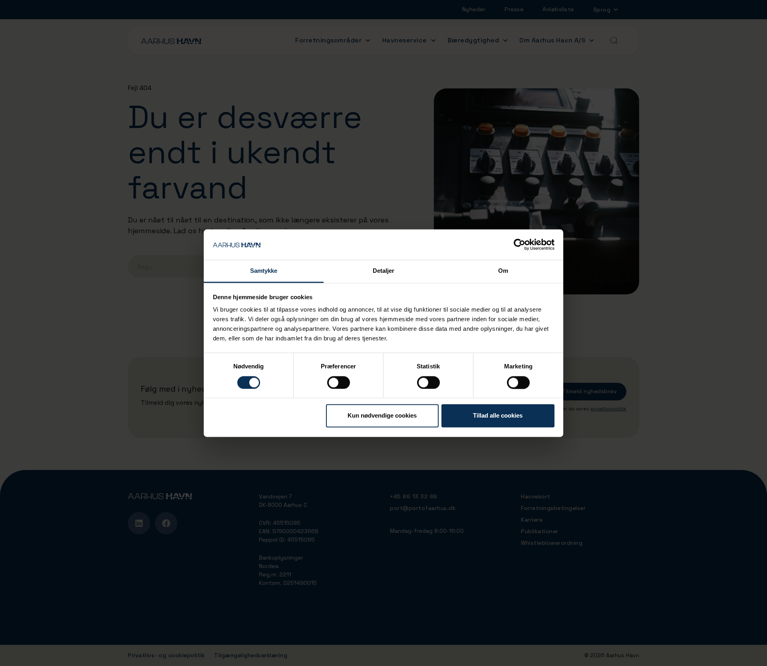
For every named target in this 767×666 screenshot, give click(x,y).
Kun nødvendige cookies (382, 415)
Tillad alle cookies (498, 415)
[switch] (338, 382)
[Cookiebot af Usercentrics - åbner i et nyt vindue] (519, 244)
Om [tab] (503, 271)
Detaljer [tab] (384, 271)
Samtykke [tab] (264, 271)
